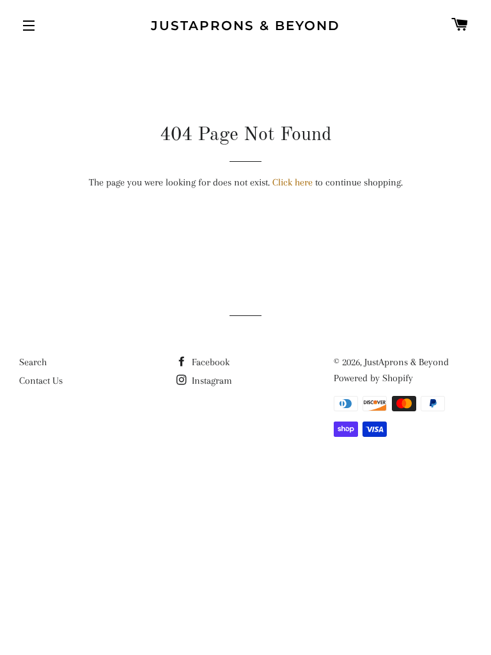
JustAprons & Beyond (245, 25)
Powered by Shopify (373, 378)
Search (33, 362)
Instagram (210, 380)
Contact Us (41, 380)
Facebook (209, 362)
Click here (292, 182)
